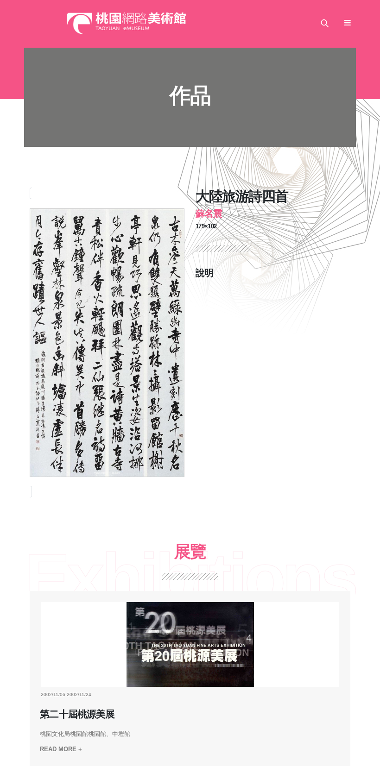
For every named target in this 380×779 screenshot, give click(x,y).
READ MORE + (61, 749)
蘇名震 (209, 213)
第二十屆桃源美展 (77, 714)
